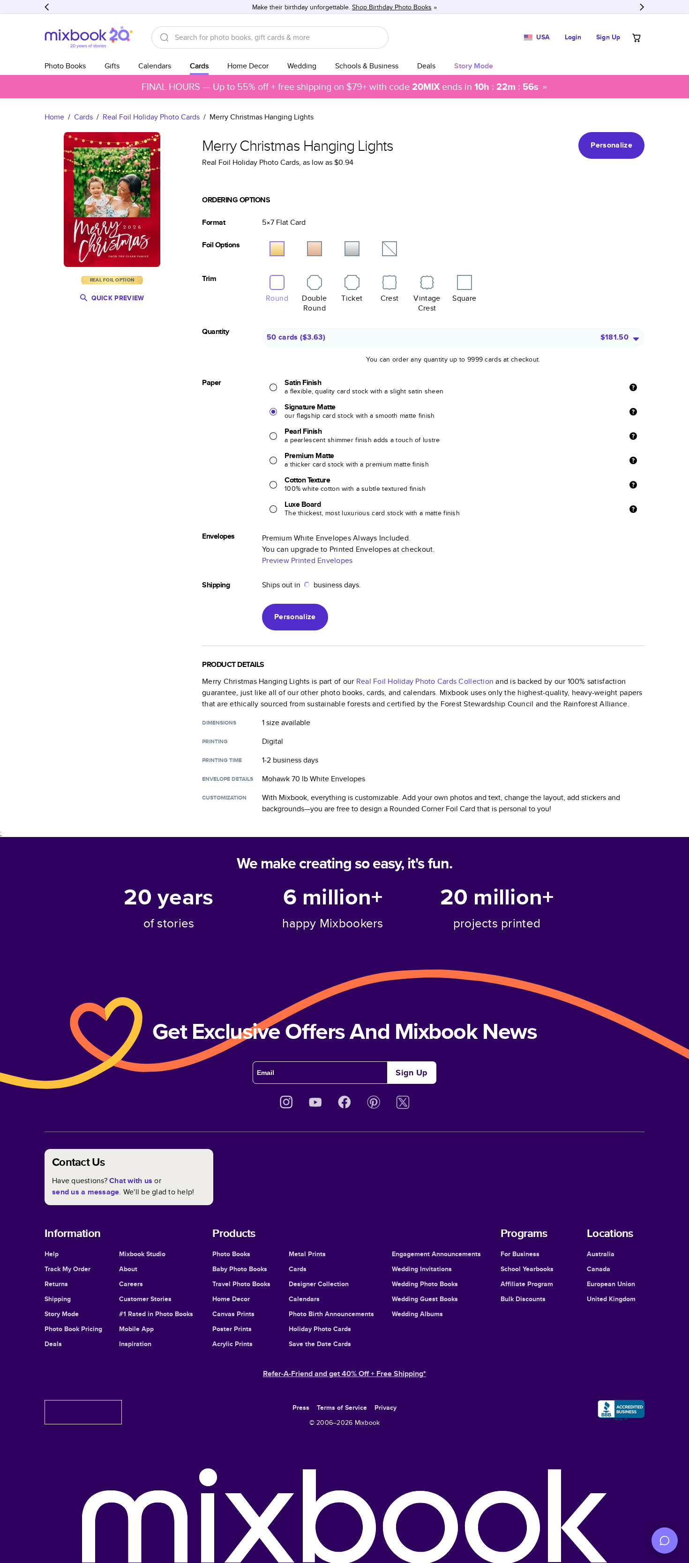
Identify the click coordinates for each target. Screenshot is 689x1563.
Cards (199, 65)
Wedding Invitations (422, 1269)
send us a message (85, 1191)
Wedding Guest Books (425, 1299)
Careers (131, 1284)
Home (54, 116)
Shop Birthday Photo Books (392, 7)
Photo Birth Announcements (331, 1314)
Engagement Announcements (436, 1254)
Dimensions (219, 723)
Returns (56, 1284)
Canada (598, 1269)
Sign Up (608, 37)
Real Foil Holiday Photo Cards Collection (425, 681)
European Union (611, 1284)
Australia (600, 1254)
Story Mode (62, 1314)
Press (300, 1407)
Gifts (112, 65)
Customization (224, 797)
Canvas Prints (233, 1314)
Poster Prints (232, 1328)
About (128, 1269)
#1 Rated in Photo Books (156, 1314)
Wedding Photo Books (425, 1284)
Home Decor (248, 65)
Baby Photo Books (239, 1269)
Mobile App (136, 1328)
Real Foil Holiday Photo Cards (151, 116)
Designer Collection (319, 1284)
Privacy (385, 1407)
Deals (426, 65)
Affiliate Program (527, 1284)
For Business (520, 1254)
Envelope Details (227, 779)
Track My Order (67, 1269)
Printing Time (222, 760)
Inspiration (135, 1343)
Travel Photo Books (241, 1284)
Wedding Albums (417, 1314)
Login (573, 37)
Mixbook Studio (142, 1254)
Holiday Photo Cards (320, 1328)
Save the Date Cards (320, 1343)
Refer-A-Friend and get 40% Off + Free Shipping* (344, 1373)
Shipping (58, 1299)
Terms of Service (342, 1407)
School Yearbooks (527, 1269)
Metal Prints (307, 1254)
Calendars (154, 65)
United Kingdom (611, 1299)
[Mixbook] (89, 37)
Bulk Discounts (523, 1299)
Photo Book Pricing (73, 1328)
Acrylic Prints (232, 1343)
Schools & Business (366, 65)
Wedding (301, 65)
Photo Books (65, 65)
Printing (215, 741)
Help (52, 1254)
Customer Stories (145, 1299)
